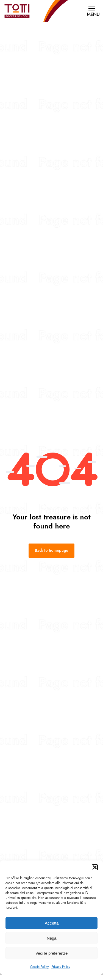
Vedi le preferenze (51, 953)
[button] (95, 867)
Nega (51, 938)
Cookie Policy (39, 966)
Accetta (52, 923)
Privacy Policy (60, 966)
